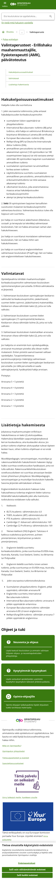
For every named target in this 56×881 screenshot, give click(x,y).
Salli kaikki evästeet (27, 875)
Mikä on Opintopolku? (11, 746)
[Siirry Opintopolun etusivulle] (20, 4)
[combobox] (26, 16)
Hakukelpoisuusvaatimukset (21, 72)
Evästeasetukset (26, 863)
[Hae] (50, 16)
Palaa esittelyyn (10, 39)
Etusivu (10, 31)
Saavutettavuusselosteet (13, 763)
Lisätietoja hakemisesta (19, 84)
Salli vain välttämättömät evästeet (27, 869)
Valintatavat (14, 78)
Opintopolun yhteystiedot (13, 751)
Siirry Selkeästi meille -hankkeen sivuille (19, 797)
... (22, 32)
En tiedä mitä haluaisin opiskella (17, 22)
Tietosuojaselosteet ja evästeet (15, 758)
